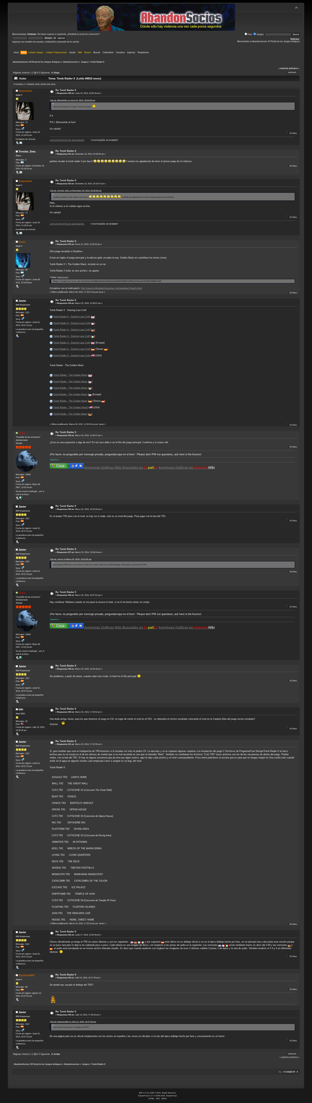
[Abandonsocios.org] (20, 499)
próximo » (294, 68)
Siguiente (45, 73)
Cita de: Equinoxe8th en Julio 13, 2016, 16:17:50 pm (73, 1022)
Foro (250, 34)
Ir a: (280, 1072)
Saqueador (25, 90)
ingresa (51, 34)
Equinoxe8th (26, 975)
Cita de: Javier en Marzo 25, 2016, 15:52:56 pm (71, 559)
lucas (22, 241)
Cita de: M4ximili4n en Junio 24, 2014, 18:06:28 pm (72, 100)
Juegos (260, 34)
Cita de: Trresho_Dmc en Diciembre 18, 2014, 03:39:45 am (75, 191)
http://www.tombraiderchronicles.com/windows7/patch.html (111, 288)
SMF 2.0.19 (144, 1093)
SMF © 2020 (155, 1093)
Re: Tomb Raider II (65, 90)
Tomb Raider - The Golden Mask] (70, 407)
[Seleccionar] (62, 277)
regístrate (61, 34)
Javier (22, 300)
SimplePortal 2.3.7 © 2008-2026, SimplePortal (157, 1096)
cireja (22, 432)
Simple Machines (169, 1093)
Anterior (26, 73)
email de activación (88, 34)
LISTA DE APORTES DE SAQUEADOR (67, 140)
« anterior (283, 68)
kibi (21, 709)
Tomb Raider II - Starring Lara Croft (71, 316)
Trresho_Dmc (27, 151)
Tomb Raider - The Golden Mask (70, 375)
